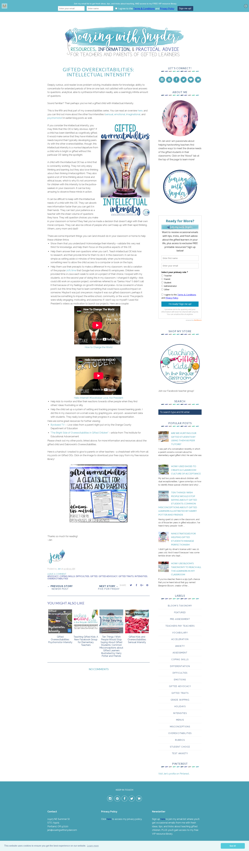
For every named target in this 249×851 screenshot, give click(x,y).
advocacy (53, 576)
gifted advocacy (108, 576)
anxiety (180, 646)
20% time (71, 270)
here (140, 110)
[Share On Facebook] (136, 585)
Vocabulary (180, 633)
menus (180, 720)
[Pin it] (147, 585)
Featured (180, 612)
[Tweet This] (131, 585)
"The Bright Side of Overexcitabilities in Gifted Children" (79, 432)
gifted (94, 576)
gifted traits (126, 576)
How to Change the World (98, 347)
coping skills (67, 576)
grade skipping (180, 700)
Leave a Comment (56, 574)
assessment (180, 653)
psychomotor (54, 118)
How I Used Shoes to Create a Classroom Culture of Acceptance (186, 470)
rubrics (180, 740)
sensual (109, 114)
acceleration (180, 639)
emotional (119, 114)
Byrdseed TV (57, 424)
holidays (180, 706)
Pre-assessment (180, 619)
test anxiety (180, 753)
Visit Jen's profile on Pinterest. (173, 773)
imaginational (133, 114)
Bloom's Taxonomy (180, 606)
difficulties (82, 576)
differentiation (180, 666)
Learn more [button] (93, 846)
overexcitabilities (57, 578)
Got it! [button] (233, 846)
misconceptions (180, 726)
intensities (141, 576)
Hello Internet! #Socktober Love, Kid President (98, 397)
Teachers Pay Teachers (180, 626)
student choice (180, 747)
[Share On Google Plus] (141, 585)
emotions (180, 679)
